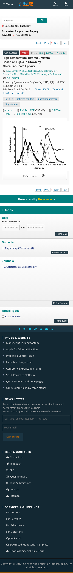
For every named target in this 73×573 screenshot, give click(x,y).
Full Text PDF (27, 110)
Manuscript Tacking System (22, 343)
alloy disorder (11, 104)
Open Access (13, 538)
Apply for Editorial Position (22, 349)
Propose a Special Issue (20, 355)
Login (66, 5)
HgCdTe (8, 99)
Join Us (14, 489)
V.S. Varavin (13, 78)
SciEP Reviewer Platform (20, 375)
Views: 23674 (42, 89)
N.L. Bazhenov (29, 70)
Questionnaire (18, 476)
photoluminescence (47, 99)
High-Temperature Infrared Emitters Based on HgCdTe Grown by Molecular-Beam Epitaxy (26, 62)
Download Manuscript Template (28, 544)
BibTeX (49, 53)
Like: (19, 93)
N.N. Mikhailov (22, 74)
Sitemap (14, 496)
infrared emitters (25, 99)
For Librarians (14, 531)
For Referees (13, 519)
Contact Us (16, 457)
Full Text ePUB (24, 114)
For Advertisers (15, 525)
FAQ (11, 470)
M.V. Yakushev (38, 74)
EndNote (61, 53)
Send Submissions (20, 483)
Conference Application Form (23, 368)
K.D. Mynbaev (13, 70)
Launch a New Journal (19, 362)
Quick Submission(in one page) (24, 381)
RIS (41, 53)
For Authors (13, 512)
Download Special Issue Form (26, 551)
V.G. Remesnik (55, 74)
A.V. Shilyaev (45, 70)
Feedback (15, 463)
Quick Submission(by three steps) (26, 388)
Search (55, 5)
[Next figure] (43, 175)
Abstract (9, 110)
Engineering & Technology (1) (19, 247)
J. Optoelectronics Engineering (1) (20, 266)
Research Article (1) (14, 316)
